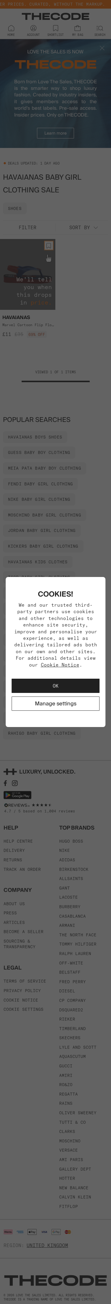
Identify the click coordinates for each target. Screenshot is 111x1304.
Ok (56, 686)
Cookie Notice (60, 665)
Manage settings (55, 703)
